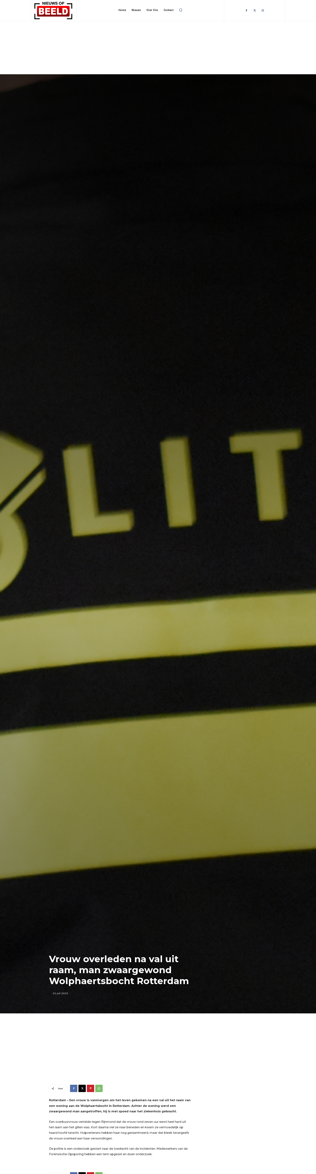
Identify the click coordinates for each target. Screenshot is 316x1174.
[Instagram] (263, 10)
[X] (82, 1088)
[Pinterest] (90, 1088)
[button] (180, 10)
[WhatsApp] (99, 1088)
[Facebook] (246, 10)
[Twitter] (254, 10)
